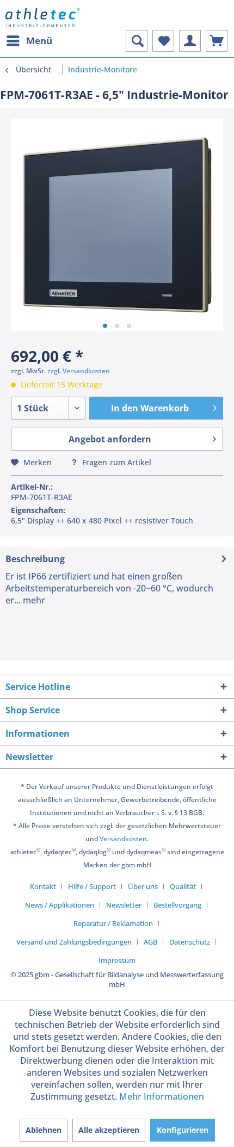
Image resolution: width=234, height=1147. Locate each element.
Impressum (117, 960)
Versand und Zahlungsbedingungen (74, 942)
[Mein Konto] (190, 41)
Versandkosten (123, 838)
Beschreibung (35, 559)
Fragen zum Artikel (115, 462)
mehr (33, 600)
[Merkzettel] (163, 41)
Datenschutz (189, 942)
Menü (39, 40)
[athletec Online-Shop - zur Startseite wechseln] (42, 17)
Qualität (183, 886)
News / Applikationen (59, 905)
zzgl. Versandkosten (78, 370)
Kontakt (43, 886)
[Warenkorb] (216, 41)
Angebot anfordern (110, 439)
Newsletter (123, 905)
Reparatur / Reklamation (113, 923)
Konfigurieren (182, 1130)
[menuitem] (29, 41)
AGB (150, 942)
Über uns (143, 886)
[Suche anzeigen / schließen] (136, 41)
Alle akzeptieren (108, 1130)
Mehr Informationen (161, 1096)
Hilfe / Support (92, 886)
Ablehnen (43, 1130)
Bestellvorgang (177, 905)
